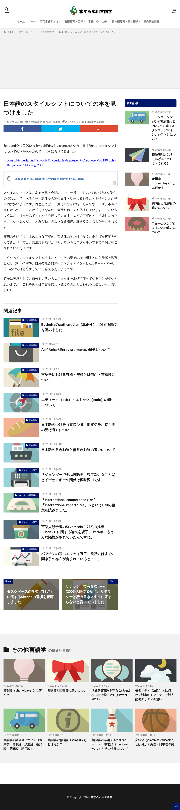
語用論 (56, 121)
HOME (10, 32)
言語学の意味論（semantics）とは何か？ (67, 742)
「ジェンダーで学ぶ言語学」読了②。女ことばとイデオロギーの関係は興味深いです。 (78, 477)
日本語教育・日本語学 (125, 21)
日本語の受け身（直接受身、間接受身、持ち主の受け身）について (78, 427)
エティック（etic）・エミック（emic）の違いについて (78, 402)
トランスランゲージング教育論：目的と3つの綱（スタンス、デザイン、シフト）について (164, 128)
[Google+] (99, 128)
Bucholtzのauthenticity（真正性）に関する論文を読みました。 (79, 327)
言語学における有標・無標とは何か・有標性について (78, 377)
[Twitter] (60, 128)
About (32, 21)
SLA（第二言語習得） (27, 495)
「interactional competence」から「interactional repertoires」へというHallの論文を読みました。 (78, 504)
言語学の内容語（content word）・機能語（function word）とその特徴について (109, 744)
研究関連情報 (151, 21)
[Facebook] (22, 128)
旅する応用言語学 (101, 797)
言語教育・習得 (74, 21)
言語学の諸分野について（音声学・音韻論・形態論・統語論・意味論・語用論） (23, 744)
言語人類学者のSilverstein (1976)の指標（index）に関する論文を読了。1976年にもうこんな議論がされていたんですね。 (79, 531)
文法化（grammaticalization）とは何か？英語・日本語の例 (155, 742)
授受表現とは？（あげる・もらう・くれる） (162, 159)
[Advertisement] (90, 60)
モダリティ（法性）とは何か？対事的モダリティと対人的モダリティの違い (154, 695)
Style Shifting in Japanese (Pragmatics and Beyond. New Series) (49, 178)
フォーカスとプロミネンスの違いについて (164, 228)
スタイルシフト (73, 121)
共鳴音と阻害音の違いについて (164, 205)
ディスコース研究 (29, 470)
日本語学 (47, 121)
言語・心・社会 (97, 21)
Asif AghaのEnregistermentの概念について (75, 349)
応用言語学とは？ (50, 21)
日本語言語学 (89, 121)
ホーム (21, 21)
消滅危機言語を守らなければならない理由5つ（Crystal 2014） (110, 695)
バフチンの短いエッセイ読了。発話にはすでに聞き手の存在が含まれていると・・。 (78, 556)
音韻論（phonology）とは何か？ (163, 183)
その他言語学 (47, 31)
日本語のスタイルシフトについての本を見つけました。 (87, 31)
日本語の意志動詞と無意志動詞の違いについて (78, 449)
